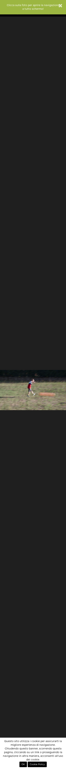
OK (23, 764)
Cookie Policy (37, 764)
